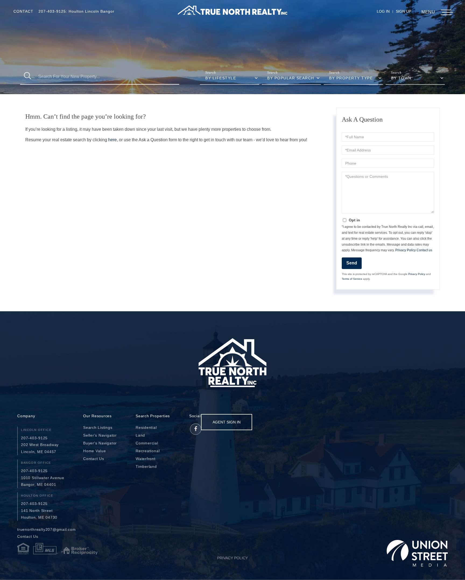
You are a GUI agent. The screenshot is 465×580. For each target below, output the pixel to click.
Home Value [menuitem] (94, 451)
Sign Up (403, 11)
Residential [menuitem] (146, 427)
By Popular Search (290, 78)
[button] (27, 76)
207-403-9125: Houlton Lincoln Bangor (76, 11)
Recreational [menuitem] (148, 451)
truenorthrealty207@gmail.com (46, 529)
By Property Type (351, 78)
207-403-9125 (34, 438)
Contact (23, 11)
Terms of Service (352, 278)
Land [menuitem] (140, 435)
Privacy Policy (405, 250)
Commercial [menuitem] (147, 443)
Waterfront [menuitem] (146, 459)
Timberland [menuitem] (146, 466)
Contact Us (27, 536)
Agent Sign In (227, 422)
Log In (383, 11)
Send (351, 263)
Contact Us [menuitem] (93, 459)
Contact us (424, 250)
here (112, 139)
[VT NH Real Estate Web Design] (417, 553)
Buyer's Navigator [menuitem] (100, 443)
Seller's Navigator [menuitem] (100, 435)
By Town (401, 78)
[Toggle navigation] (446, 12)
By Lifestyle (220, 78)
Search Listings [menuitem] (97, 427)
